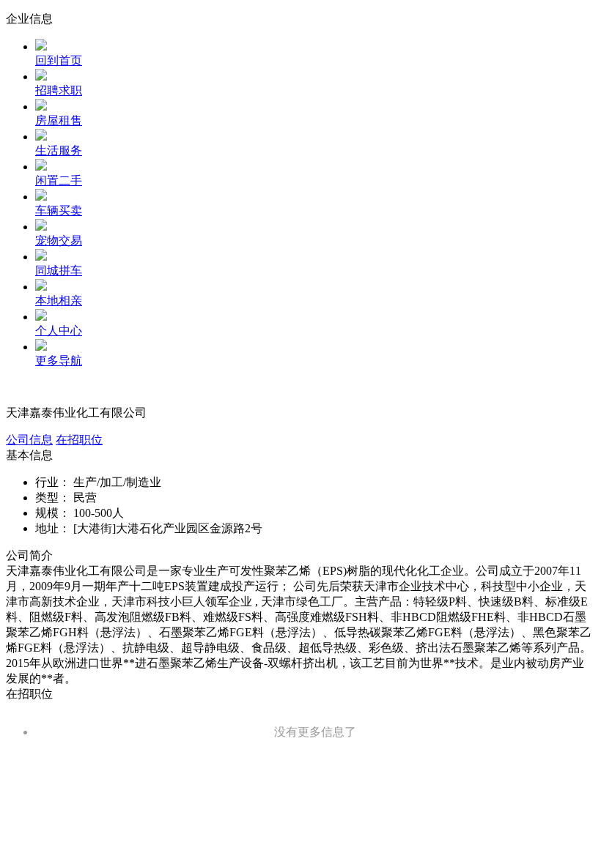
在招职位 (79, 439)
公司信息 (29, 439)
